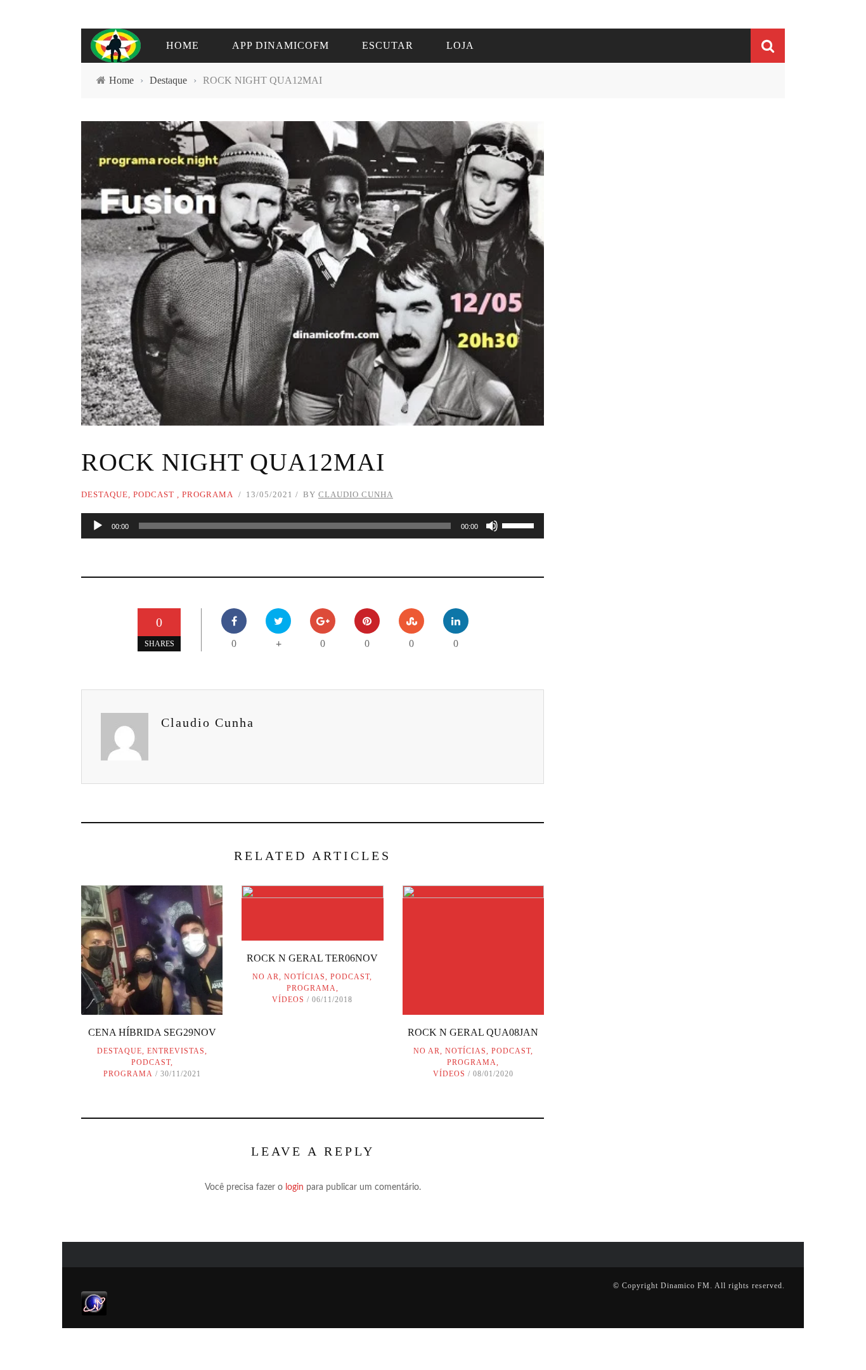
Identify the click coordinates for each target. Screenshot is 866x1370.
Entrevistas (176, 1051)
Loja (460, 45)
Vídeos (288, 999)
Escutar (387, 45)
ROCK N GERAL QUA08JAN (473, 1032)
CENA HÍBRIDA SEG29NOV (152, 1032)
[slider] (520, 524)
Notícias (304, 976)
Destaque (104, 494)
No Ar (265, 976)
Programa (207, 494)
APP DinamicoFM (280, 45)
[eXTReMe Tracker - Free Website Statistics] (94, 1303)
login (294, 1187)
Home (182, 45)
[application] (312, 525)
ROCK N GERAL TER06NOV (312, 958)
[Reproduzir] (97, 525)
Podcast (153, 494)
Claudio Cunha (355, 494)
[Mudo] (492, 525)
